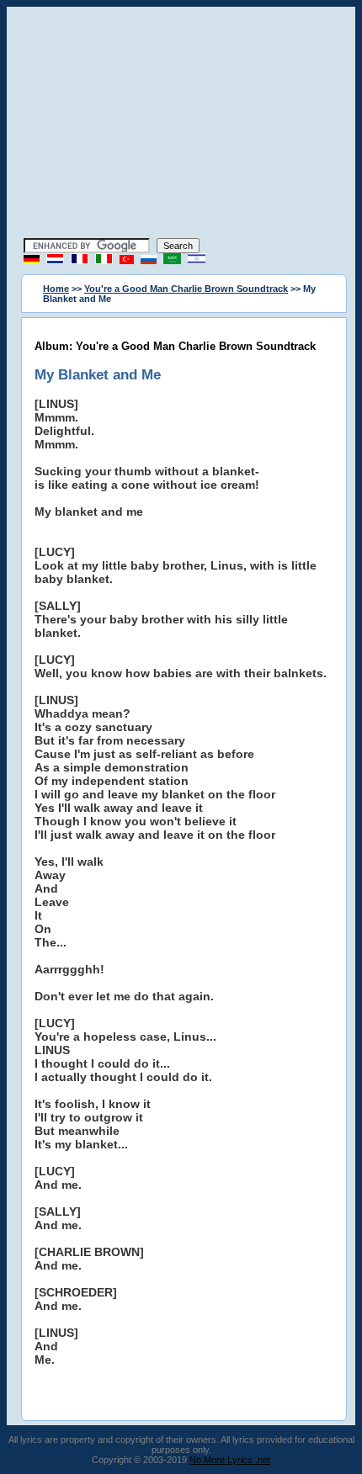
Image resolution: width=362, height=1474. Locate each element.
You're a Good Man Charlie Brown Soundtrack (186, 289)
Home (56, 289)
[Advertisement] (181, 124)
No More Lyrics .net (229, 1460)
